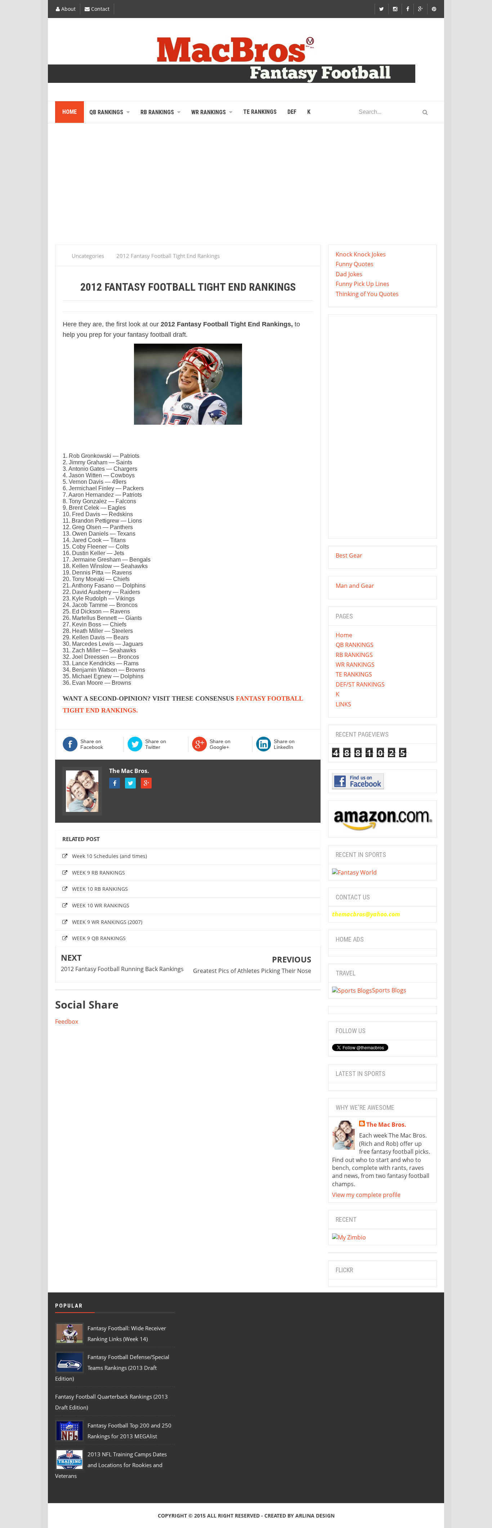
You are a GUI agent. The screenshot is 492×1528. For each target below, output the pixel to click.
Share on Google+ (220, 744)
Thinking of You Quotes (367, 294)
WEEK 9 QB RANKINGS (99, 938)
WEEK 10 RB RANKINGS (100, 888)
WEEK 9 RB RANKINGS (98, 872)
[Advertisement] (246, 187)
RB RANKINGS (354, 655)
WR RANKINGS (355, 665)
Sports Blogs (389, 990)
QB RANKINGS (355, 645)
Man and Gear (355, 586)
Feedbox (66, 1022)
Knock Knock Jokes (361, 254)
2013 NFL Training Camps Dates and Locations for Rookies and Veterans (111, 1465)
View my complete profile (366, 1195)
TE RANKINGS (354, 674)
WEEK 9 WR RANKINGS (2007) (107, 922)
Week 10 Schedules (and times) (109, 856)
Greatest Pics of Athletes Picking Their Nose (252, 971)
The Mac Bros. (129, 771)
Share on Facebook (91, 744)
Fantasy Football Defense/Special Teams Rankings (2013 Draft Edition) (112, 1367)
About (68, 8)
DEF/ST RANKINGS (360, 684)
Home (344, 635)
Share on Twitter (155, 744)
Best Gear (349, 555)
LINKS (343, 704)
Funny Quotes (355, 264)
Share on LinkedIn (284, 744)
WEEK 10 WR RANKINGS (100, 905)
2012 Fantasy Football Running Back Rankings (122, 969)
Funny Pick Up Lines (362, 284)
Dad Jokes (349, 274)
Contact (99, 8)
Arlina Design (315, 1515)
